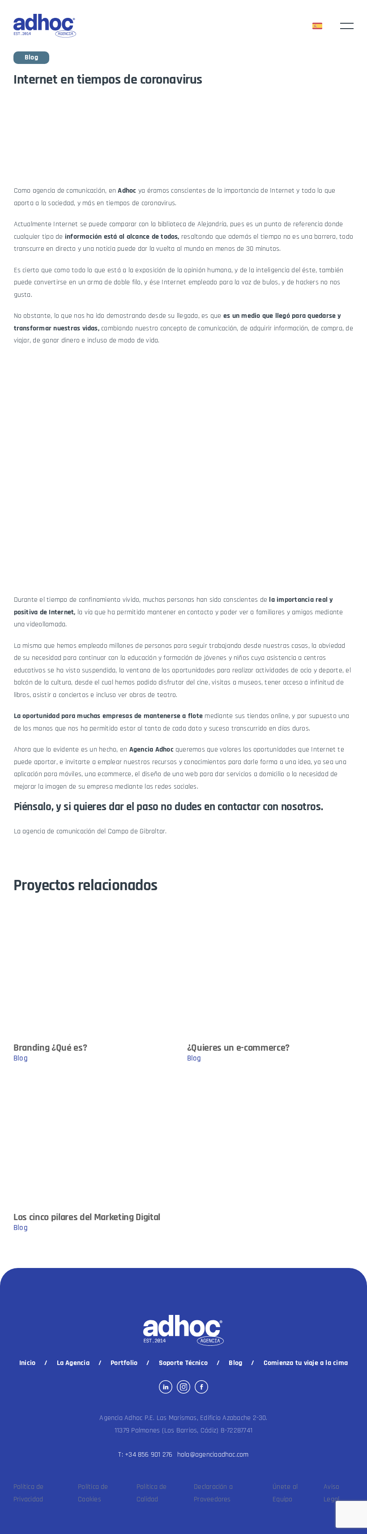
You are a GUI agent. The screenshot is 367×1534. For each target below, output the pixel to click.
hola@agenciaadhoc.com (213, 1454)
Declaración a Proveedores (213, 1493)
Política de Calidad (152, 1493)
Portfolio (124, 1363)
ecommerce (114, 774)
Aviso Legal (331, 1493)
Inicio (27, 1363)
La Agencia (73, 1363)
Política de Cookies (93, 1493)
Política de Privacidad (28, 1493)
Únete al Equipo (285, 1493)
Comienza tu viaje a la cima (306, 1363)
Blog (235, 1363)
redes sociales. (176, 786)
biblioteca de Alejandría (192, 224)
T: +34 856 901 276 (145, 1454)
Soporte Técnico (183, 1363)
